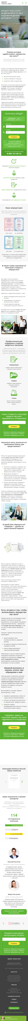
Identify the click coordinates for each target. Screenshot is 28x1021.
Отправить (14, 137)
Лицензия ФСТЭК (14, 991)
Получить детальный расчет (15, 1012)
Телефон (8, 130)
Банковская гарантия (14, 996)
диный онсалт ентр (6, 2)
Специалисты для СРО (14, 981)
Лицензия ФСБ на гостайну (14, 989)
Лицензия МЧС (14, 988)
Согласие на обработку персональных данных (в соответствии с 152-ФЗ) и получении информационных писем (14, 433)
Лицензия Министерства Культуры (14, 992)
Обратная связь (14, 1008)
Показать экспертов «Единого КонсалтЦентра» (14, 912)
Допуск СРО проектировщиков (14, 977)
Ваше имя (8, 124)
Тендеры (14, 999)
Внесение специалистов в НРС (14, 979)
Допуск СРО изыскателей (14, 978)
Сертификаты (14, 1002)
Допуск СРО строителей (14, 975)
